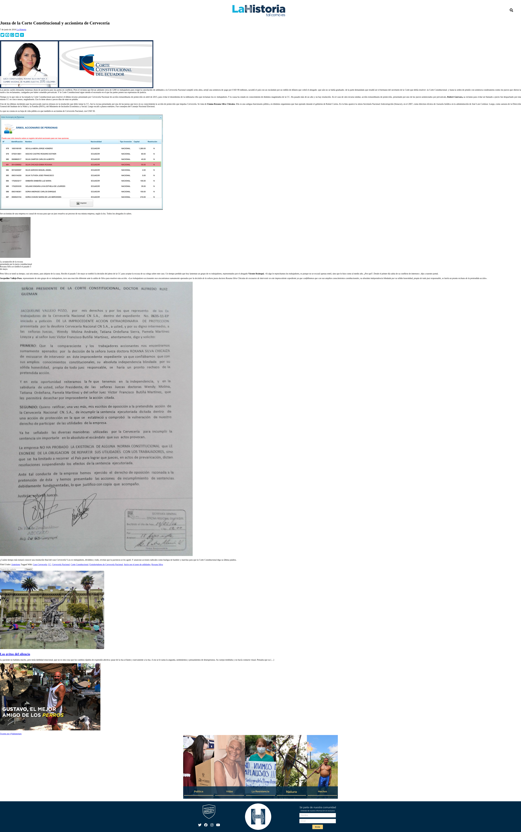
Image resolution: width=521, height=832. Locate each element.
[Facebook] (206, 825)
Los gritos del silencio (15, 654)
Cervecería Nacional (61, 564)
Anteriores (15, 564)
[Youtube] (218, 825)
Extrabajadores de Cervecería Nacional (106, 564)
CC (49, 564)
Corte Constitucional (79, 564)
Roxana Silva (157, 564)
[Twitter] (199, 825)
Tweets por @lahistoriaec (11, 734)
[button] (511, 10)
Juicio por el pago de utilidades (137, 564)
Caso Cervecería (40, 564)
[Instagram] (212, 825)
